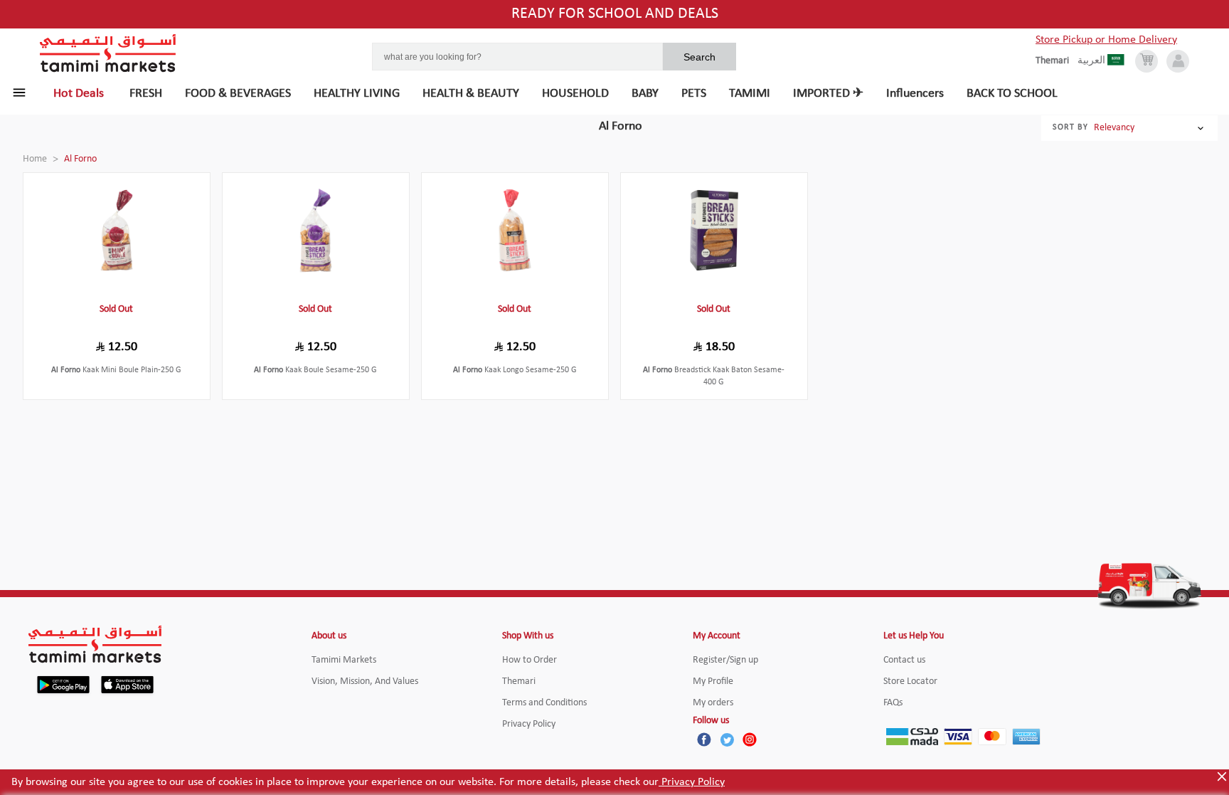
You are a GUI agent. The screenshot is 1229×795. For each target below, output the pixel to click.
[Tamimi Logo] (108, 53)
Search (699, 57)
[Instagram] (749, 739)
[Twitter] (726, 739)
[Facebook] (704, 739)
